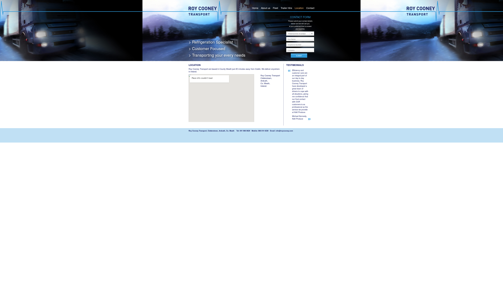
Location (299, 8)
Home (255, 8)
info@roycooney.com (284, 130)
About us (265, 8)
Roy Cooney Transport (207, 11)
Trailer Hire (286, 8)
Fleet (275, 8)
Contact (310, 8)
